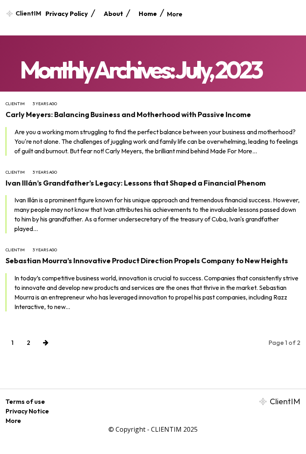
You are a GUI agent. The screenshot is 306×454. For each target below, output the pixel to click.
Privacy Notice (27, 411)
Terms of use (25, 401)
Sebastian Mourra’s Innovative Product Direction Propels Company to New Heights (147, 260)
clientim (15, 104)
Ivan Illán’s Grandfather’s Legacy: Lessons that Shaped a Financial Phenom (136, 183)
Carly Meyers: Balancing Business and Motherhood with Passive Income (128, 114)
